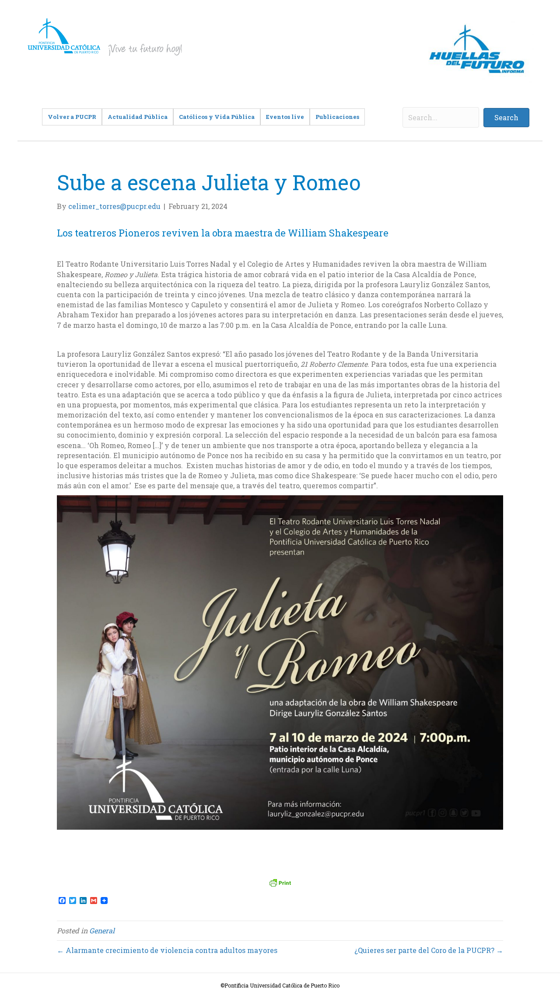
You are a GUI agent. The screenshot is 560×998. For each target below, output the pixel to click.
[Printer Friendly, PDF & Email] (280, 882)
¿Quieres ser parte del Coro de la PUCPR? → (428, 950)
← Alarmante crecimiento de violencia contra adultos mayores (167, 950)
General (102, 930)
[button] (506, 117)
